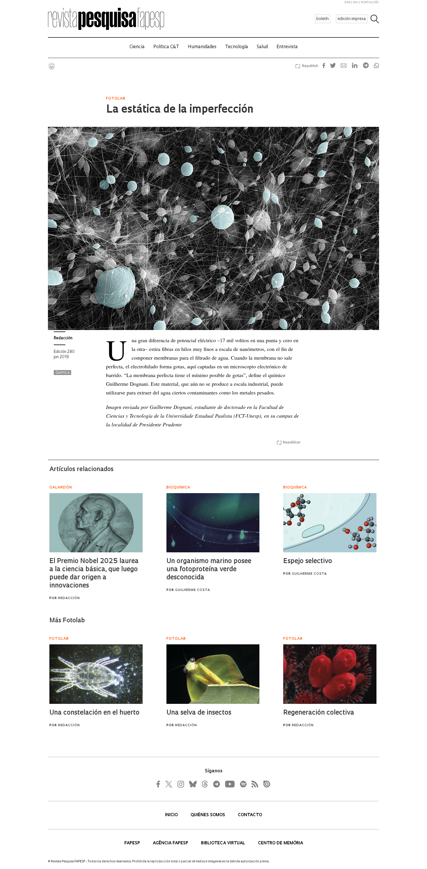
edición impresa (352, 19)
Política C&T (166, 47)
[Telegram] (216, 784)
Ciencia (137, 47)
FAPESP (132, 843)
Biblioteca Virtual (223, 843)
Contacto (250, 815)
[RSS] (253, 784)
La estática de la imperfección (179, 110)
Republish (310, 66)
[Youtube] (229, 784)
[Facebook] (159, 784)
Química (62, 372)
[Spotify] (242, 784)
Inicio (172, 815)
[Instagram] (180, 784)
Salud (262, 47)
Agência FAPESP (171, 843)
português (370, 2)
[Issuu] (265, 784)
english (351, 2)
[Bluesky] (192, 784)
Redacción (63, 338)
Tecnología (236, 47)
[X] (169, 784)
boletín (322, 19)
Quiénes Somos (208, 815)
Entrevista (287, 47)
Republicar (292, 442)
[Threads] (204, 784)
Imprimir (51, 66)
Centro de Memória (280, 843)
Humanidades (202, 47)
